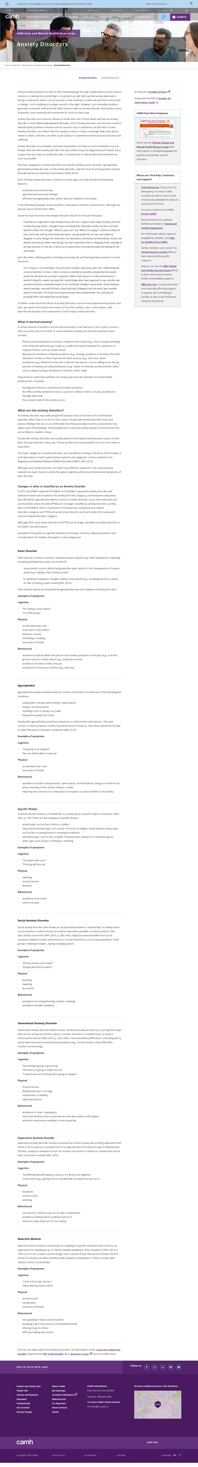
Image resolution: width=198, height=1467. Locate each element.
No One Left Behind (37, 10)
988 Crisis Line (149, 284)
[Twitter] (154, 1367)
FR (191, 10)
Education (22, 1399)
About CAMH (58, 1386)
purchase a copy (79, 1354)
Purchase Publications (63, 1394)
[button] (37, 17)
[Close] (191, 4)
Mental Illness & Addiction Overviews (37, 65)
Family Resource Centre (154, 252)
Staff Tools (152, 1442)
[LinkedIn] (162, 1367)
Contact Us (10, 10)
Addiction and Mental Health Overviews (46, 33)
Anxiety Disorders (88, 77)
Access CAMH (148, 213)
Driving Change (24, 1412)
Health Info (16, 65)
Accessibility (163, 10)
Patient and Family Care (29, 1386)
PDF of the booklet (53, 1354)
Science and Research (27, 1394)
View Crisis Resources (156, 3)
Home (7, 65)
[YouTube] (178, 1367)
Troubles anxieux (157, 91)
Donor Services (59, 1407)
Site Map (121, 1455)
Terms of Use (58, 1455)
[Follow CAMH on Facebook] (146, 1367)
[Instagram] (170, 1367)
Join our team (93, 10)
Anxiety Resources (110, 77)
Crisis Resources (150, 187)
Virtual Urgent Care (142, 10)
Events (55, 1412)
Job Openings (58, 1390)
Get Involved (23, 1407)
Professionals (23, 1403)
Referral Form (116, 10)
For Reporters (59, 1403)
